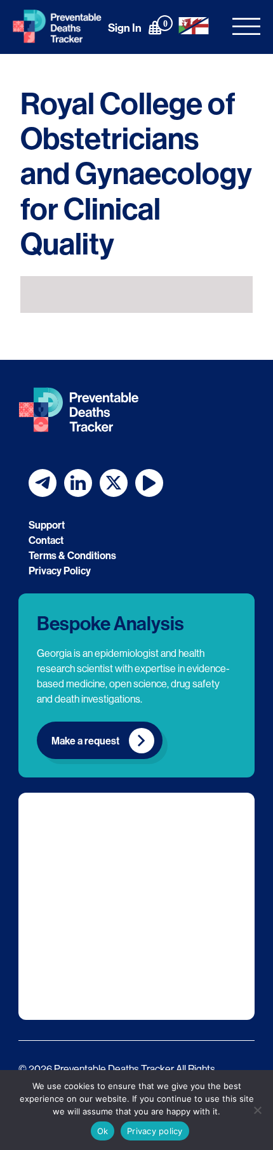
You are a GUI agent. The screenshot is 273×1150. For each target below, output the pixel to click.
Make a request (85, 740)
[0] (155, 27)
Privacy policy (155, 1131)
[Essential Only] (257, 1110)
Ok (103, 1131)
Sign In (125, 27)
